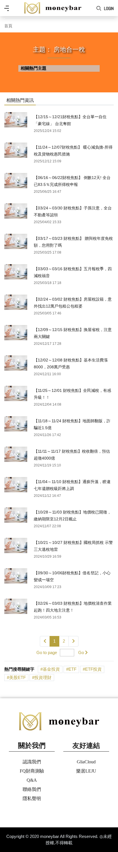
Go (81, 652)
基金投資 (51, 669)
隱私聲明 (32, 798)
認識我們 (32, 761)
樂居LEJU (86, 771)
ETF (72, 669)
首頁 (8, 26)
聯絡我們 (32, 789)
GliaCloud (86, 761)
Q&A (32, 780)
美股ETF (17, 677)
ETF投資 (93, 669)
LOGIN (109, 8)
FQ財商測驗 (32, 771)
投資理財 (43, 677)
